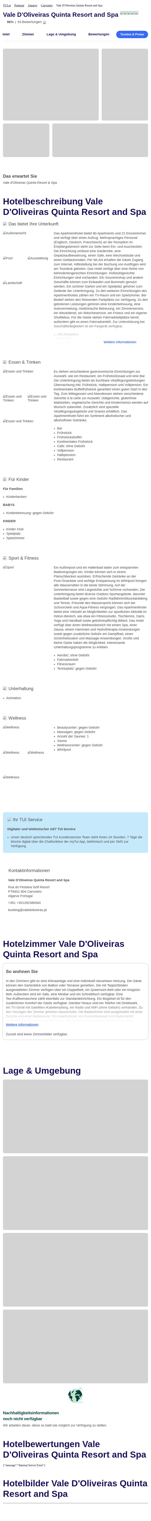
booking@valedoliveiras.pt (27, 910)
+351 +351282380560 (24, 903)
